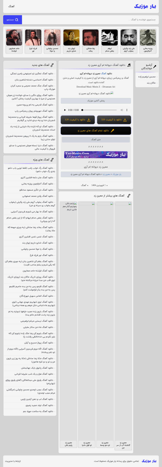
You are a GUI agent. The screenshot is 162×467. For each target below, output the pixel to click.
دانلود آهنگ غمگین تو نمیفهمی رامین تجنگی (31, 73)
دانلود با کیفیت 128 (75, 119)
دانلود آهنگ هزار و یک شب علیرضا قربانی (34, 374)
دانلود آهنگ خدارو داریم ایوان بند (37, 242)
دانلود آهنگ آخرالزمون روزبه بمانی (37, 183)
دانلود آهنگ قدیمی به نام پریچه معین (35, 104)
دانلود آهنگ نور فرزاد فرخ (41, 255)
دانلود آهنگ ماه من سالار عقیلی (38, 327)
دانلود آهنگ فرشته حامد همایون (38, 270)
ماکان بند (151, 82)
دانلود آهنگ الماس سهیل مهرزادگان (36, 296)
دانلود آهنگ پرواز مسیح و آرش (38, 342)
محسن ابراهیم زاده (147, 76)
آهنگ (11, 6)
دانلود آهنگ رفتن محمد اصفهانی (37, 196)
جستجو (10, 19)
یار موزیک (116, 174)
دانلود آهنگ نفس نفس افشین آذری (36, 236)
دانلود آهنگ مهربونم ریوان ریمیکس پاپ (34, 111)
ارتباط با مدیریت (13, 461)
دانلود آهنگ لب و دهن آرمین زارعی (37, 399)
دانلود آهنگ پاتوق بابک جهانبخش (37, 368)
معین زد (106, 174)
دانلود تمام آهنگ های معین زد (93, 130)
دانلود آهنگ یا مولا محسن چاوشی (37, 249)
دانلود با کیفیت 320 (111, 119)
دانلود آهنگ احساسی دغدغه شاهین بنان (34, 79)
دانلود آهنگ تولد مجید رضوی (39, 405)
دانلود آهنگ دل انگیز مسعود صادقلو (36, 189)
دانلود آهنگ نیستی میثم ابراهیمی (37, 321)
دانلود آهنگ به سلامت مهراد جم (38, 411)
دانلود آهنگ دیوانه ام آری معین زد (106, 65)
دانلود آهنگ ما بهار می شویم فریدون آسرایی (32, 211)
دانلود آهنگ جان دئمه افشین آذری (37, 177)
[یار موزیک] (145, 6)
